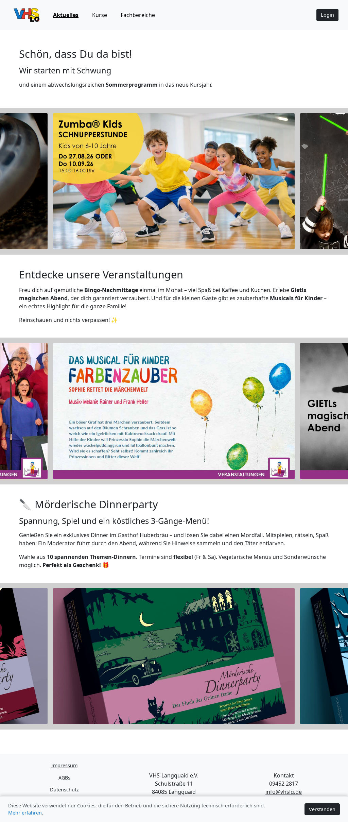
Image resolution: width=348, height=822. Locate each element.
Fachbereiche (138, 15)
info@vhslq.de (283, 791)
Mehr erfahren (25, 812)
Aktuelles (66, 15)
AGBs (64, 777)
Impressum (64, 765)
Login (327, 15)
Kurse (99, 15)
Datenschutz (64, 789)
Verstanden (322, 809)
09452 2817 (283, 783)
